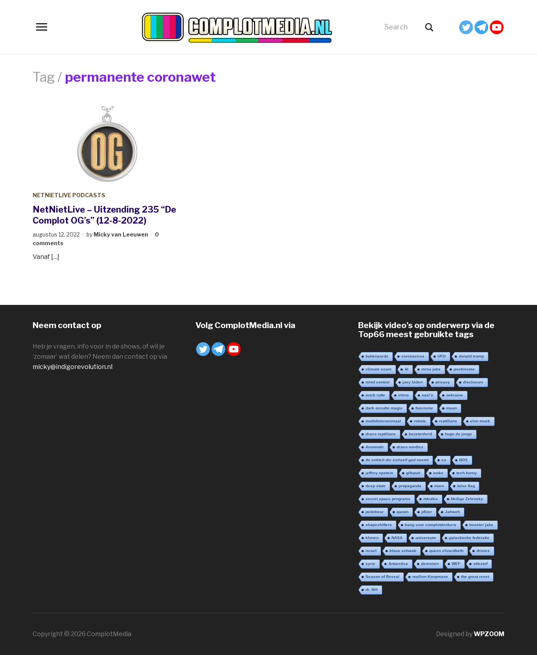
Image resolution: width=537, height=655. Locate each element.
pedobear (375, 512)
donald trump (471, 356)
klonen (372, 538)
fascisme (424, 408)
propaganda (410, 486)
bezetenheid (420, 434)
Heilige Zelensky (467, 499)
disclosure (473, 382)
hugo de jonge (458, 434)
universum (426, 538)
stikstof (480, 563)
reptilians (448, 421)
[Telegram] (481, 27)
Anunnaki (375, 447)
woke (438, 473)
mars (439, 486)
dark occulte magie (384, 408)
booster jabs (481, 525)
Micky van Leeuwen (121, 234)
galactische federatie (469, 538)
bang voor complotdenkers (430, 525)
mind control (378, 382)
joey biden (413, 382)
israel (371, 551)
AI (406, 369)
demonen (430, 563)
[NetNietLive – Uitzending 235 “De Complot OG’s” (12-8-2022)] (107, 145)
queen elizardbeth (446, 551)
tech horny (466, 473)
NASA (397, 538)
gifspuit (413, 473)
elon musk (480, 421)
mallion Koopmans (430, 576)
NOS (463, 460)
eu (443, 460)
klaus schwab (403, 551)
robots (420, 421)
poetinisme (464, 369)
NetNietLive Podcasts (69, 195)
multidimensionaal (383, 421)
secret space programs (388, 499)
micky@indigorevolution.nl (72, 367)
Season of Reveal (382, 576)
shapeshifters (379, 525)
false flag (466, 486)
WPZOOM (489, 634)
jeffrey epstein (379, 473)
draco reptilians (381, 434)
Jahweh (452, 512)
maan (451, 408)
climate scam (379, 369)
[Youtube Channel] (497, 27)
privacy (443, 382)
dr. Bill (372, 589)
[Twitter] (466, 27)
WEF (456, 563)
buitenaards (377, 356)
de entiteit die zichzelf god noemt (397, 460)
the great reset (475, 576)
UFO (442, 356)
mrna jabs (431, 369)
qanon (402, 512)
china (403, 395)
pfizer (426, 512)
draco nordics (410, 447)
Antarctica (398, 563)
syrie (370, 563)
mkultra (430, 499)
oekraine (454, 395)
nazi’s (427, 395)
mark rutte (375, 395)
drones (483, 551)
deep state (376, 486)
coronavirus (413, 356)
